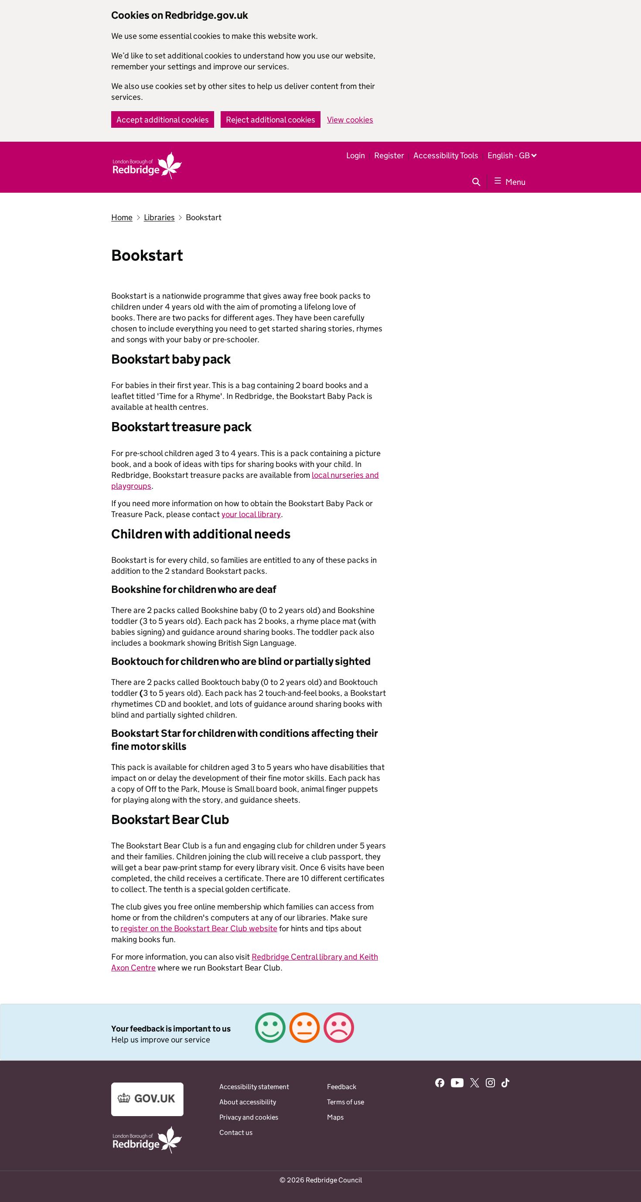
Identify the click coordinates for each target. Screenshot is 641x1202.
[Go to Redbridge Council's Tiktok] (505, 1084)
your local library (251, 514)
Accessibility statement (254, 1087)
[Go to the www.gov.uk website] (147, 1114)
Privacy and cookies (248, 1117)
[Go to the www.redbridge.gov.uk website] (147, 1153)
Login (355, 155)
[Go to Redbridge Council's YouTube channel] (457, 1084)
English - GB (509, 155)
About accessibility (247, 1102)
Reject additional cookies (270, 120)
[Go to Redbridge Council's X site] (474, 1084)
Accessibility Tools (445, 155)
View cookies (350, 120)
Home (122, 217)
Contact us (235, 1132)
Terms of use (345, 1102)
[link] (320, 1032)
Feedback (341, 1087)
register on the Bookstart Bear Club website (198, 928)
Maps (335, 1117)
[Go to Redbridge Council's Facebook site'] (439, 1084)
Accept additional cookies (162, 120)
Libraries (159, 217)
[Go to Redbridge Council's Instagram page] (490, 1084)
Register (389, 155)
